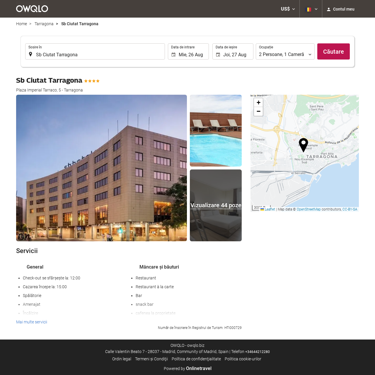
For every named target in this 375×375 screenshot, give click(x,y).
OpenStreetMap (309, 209)
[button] (288, 9)
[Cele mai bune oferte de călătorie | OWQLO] (32, 9)
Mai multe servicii (31, 322)
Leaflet (269, 209)
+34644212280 (257, 352)
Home (21, 23)
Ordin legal (121, 359)
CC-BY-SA (349, 209)
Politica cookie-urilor (243, 359)
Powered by (188, 368)
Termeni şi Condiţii (151, 359)
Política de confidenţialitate (196, 359)
